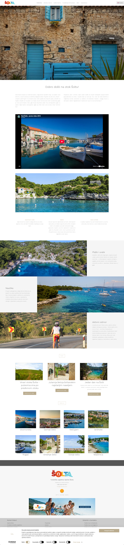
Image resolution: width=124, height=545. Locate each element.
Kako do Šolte (94, 219)
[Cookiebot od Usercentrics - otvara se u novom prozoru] (12, 542)
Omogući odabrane (109, 530)
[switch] (42, 542)
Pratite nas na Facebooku (90, 523)
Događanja (84, 2)
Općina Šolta (10, 523)
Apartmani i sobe (29, 219)
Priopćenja (47, 523)
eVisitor (47, 525)
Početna (39, 2)
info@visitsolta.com (62, 486)
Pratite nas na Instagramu (91, 525)
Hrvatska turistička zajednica (14, 525)
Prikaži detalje (76, 542)
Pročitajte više (29, 393)
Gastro (62, 219)
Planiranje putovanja (69, 2)
